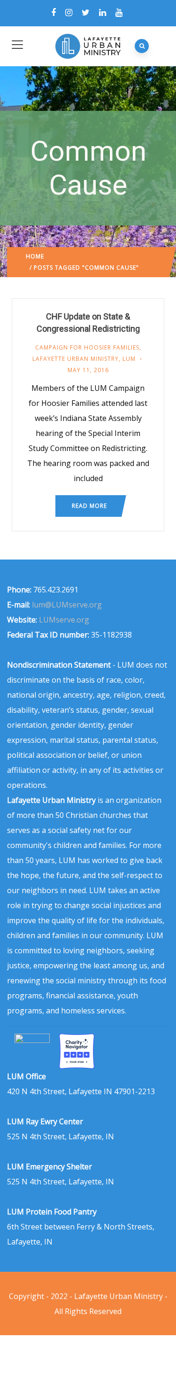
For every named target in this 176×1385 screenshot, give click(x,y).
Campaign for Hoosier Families (87, 347)
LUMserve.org (64, 620)
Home (35, 256)
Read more (89, 506)
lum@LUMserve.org (67, 604)
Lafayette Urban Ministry (75, 359)
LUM (129, 359)
